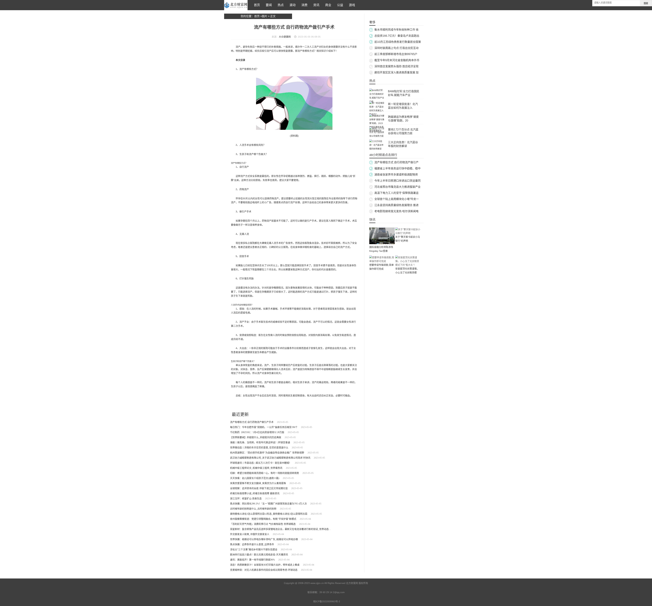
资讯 (315, 5)
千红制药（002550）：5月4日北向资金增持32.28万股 (257, 432)
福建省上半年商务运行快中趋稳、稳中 (397, 168)
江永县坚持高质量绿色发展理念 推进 (396, 205)
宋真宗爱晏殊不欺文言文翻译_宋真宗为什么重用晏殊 (258, 483)
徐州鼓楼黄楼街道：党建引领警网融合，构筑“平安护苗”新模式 (263, 519)
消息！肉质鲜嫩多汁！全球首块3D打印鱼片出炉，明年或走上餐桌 (265, 565)
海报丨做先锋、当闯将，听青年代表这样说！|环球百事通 (260, 442)
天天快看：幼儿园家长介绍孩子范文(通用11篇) (254, 478)
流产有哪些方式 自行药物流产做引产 (396, 162)
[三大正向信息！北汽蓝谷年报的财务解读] (377, 149)
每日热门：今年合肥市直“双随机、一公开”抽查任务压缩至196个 (263, 427)
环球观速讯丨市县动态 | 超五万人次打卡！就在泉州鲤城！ (260, 463)
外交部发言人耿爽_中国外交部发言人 (249, 534)
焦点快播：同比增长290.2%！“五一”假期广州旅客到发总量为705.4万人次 (268, 503)
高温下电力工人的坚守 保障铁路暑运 (396, 192)
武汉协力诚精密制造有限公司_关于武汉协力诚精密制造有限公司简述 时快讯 (270, 457)
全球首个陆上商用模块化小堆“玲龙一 (396, 199)
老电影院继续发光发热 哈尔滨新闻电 (396, 211)
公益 (339, 5)
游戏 (351, 5)
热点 (280, 5)
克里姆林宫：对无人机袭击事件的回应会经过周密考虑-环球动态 (263, 570)
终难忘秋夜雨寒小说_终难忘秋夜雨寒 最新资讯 (254, 493)
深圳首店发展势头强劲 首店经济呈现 (396, 66)
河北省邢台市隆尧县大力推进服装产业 (397, 186)
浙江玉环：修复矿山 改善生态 (246, 498)
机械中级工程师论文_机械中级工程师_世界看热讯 (256, 468)
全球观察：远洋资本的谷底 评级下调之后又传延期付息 (259, 488)
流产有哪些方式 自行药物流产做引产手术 (252, 422)
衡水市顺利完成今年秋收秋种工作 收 (396, 29)
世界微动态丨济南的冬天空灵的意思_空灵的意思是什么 (259, 447)
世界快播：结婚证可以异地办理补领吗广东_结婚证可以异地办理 (264, 539)
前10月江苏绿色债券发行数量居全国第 (397, 41)
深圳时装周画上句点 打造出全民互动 (396, 48)
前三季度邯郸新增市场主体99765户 (395, 54)
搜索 (646, 3)
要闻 (268, 5)
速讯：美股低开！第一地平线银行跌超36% (252, 559)
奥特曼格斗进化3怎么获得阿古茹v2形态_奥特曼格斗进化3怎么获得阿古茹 (268, 514)
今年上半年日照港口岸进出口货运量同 (397, 180)
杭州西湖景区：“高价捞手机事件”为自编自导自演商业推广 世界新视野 (267, 452)
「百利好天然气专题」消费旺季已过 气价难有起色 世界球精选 (263, 524)
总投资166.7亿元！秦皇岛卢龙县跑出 (396, 35)
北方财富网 (236, 5)
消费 (303, 5)
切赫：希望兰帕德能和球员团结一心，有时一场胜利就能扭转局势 (264, 473)
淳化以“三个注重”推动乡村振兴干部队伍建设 (253, 549)
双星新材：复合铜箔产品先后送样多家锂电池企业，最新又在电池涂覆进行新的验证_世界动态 (279, 529)
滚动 (292, 5)
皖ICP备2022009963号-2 (326, 601)
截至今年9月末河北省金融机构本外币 (396, 60)
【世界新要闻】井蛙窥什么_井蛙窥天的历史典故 (255, 437)
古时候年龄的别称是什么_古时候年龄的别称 (253, 508)
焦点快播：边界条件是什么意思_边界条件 (252, 544)
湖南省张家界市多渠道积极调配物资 (396, 174)
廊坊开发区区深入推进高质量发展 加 (396, 72)
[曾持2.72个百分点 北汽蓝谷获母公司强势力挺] (377, 136)
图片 (264, 16)
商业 (327, 5)
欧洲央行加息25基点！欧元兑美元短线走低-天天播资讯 (259, 554)
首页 (256, 5)
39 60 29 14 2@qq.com (332, 592)
